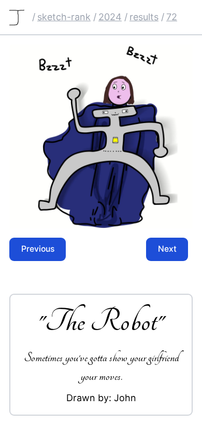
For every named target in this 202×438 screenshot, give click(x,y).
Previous (37, 249)
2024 (110, 16)
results (143, 16)
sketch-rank (64, 16)
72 (171, 16)
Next (167, 249)
